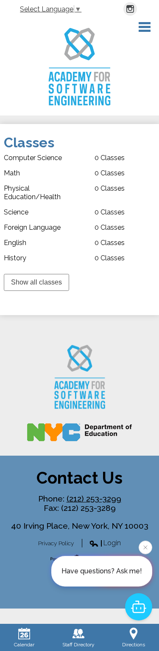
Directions (133, 645)
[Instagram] (130, 9)
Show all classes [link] (36, 282)
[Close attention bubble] (145, 547)
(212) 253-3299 (94, 498)
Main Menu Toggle (145, 27)
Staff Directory (78, 645)
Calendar (24, 645)
